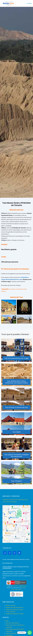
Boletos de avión (11, 605)
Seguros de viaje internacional (14, 607)
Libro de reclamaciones (12, 623)
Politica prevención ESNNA (13, 633)
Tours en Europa (10, 611)
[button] (29, 632)
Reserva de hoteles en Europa (14, 609)
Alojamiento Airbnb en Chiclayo (15, 613)
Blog (7, 621)
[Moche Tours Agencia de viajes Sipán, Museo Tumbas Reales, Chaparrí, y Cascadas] (8, 3)
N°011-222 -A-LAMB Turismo (19, 586)
